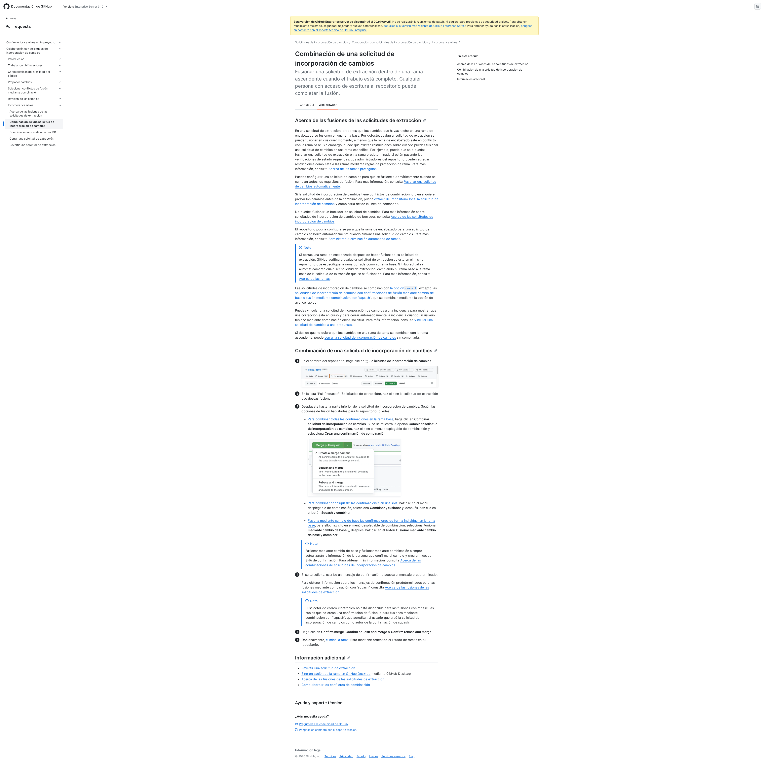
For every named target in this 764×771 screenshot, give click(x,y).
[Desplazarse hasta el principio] (755, 762)
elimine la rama (337, 640)
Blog (411, 756)
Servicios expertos (393, 756)
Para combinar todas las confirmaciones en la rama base (350, 419)
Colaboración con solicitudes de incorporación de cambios (390, 42)
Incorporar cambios (444, 42)
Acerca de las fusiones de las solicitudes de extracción (358, 120)
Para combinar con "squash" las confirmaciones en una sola (353, 503)
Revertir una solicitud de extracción (328, 668)
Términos (330, 756)
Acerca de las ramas (314, 279)
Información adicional (320, 658)
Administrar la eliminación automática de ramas (364, 239)
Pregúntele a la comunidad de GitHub (323, 724)
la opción (403, 288)
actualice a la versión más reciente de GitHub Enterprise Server (424, 25)
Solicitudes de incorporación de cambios (321, 42)
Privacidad (346, 756)
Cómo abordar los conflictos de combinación (335, 685)
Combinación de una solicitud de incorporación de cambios (363, 350)
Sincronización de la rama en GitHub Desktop (335, 674)
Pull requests (18, 26)
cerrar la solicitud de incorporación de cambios (360, 337)
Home (13, 18)
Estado (361, 756)
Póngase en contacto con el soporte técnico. (328, 729)
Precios (373, 756)
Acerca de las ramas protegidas (352, 169)
